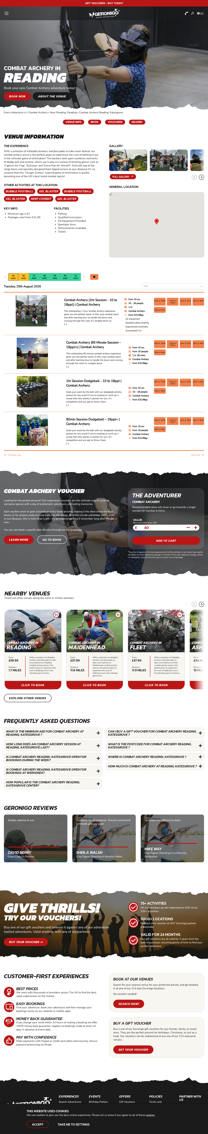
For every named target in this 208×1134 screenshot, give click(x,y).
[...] (65, 324)
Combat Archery (37, 112)
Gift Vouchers (127, 1102)
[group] (33, 649)
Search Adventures (70, 1102)
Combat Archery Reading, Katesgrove (101, 112)
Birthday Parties (98, 1102)
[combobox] (171, 286)
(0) (202, 13)
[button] (201, 177)
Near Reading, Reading (63, 112)
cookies (150, 1115)
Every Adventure (15, 112)
